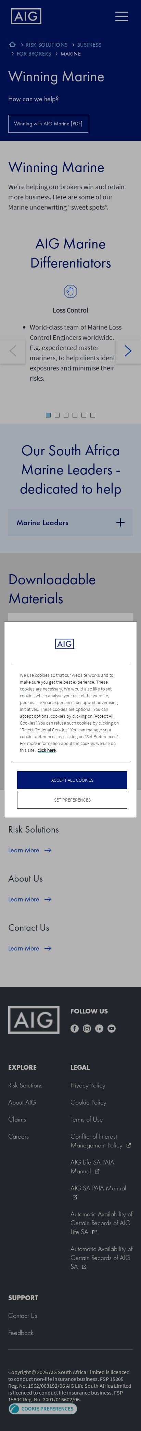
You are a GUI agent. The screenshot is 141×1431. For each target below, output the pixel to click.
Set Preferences (72, 800)
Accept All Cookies (72, 780)
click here (47, 750)
